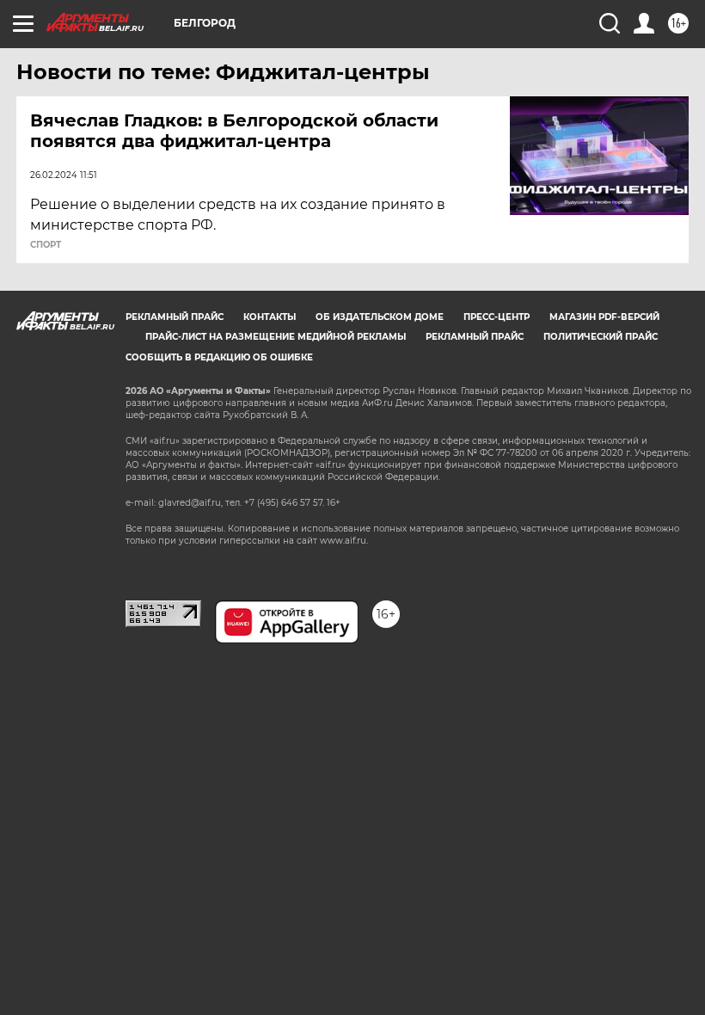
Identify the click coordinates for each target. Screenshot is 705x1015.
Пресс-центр (496, 317)
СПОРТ (45, 245)
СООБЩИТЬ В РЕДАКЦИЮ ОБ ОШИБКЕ (219, 357)
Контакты (269, 317)
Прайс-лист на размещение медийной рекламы (275, 336)
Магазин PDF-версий (604, 317)
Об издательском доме (380, 317)
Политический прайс (600, 336)
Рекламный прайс (175, 317)
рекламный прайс (475, 336)
